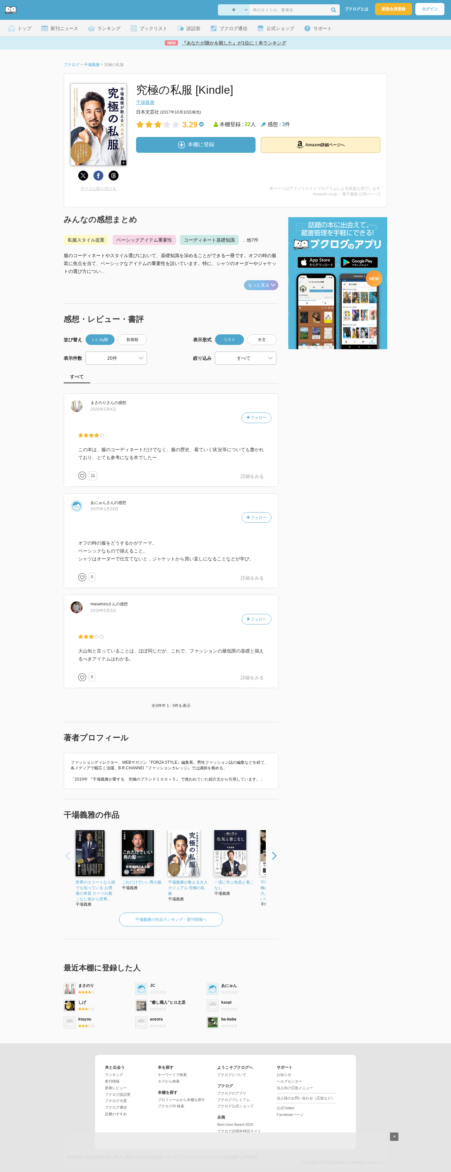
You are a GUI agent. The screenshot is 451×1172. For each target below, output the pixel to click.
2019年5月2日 (103, 610)
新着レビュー (116, 1088)
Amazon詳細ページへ (325, 145)
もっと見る (258, 285)
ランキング (114, 1075)
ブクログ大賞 (116, 1101)
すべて (77, 376)
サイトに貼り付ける (98, 188)
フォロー (258, 417)
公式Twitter (286, 1108)
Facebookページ (290, 1115)
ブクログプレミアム (233, 1100)
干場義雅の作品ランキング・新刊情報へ (171, 919)
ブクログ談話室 (117, 1094)
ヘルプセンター (289, 1081)
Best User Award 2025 (235, 1124)
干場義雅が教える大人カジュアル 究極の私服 (188, 888)
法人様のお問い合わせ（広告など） (306, 1098)
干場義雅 (145, 102)
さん (102, 402)
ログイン (430, 9)
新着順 (132, 339)
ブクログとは (356, 9)
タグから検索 (169, 1081)
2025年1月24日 (104, 509)
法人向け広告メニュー (295, 1088)
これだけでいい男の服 (141, 882)
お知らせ (284, 1075)
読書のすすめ (116, 1114)
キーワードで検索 (172, 1075)
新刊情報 (112, 1081)
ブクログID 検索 (171, 1106)
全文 (262, 339)
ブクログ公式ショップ (235, 1106)
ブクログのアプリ (231, 1093)
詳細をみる (252, 476)
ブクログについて (231, 1075)
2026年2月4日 (103, 409)
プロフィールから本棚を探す (181, 1100)
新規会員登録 (393, 9)
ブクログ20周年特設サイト (239, 1131)
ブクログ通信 (116, 1107)
